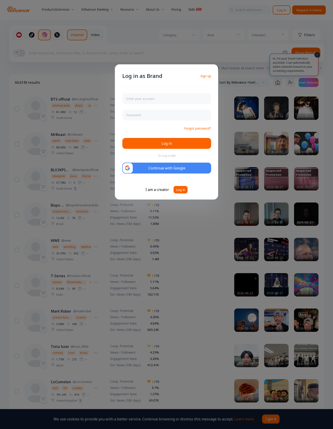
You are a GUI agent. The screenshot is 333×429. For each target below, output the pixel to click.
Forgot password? (197, 128)
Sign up (205, 76)
